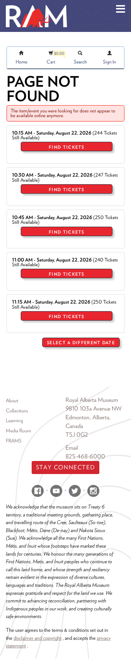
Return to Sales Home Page (93, 359)
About (12, 400)
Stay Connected (65, 467)
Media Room (18, 430)
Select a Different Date (81, 342)
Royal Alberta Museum (92, 399)
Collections (17, 410)
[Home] (36, 5)
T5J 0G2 (77, 434)
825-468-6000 (85, 456)
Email (72, 447)
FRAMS (13, 441)
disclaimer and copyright (37, 638)
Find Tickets (66, 147)
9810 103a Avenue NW (94, 408)
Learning (14, 420)
